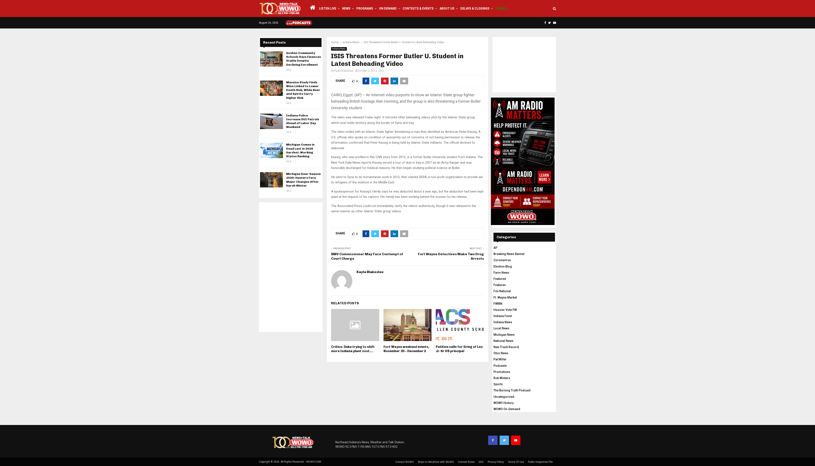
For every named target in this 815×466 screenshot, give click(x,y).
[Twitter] (504, 440)
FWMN (497, 303)
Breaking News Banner (509, 254)
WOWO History (503, 403)
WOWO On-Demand (506, 409)
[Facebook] (492, 440)
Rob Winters (501, 378)
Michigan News (504, 334)
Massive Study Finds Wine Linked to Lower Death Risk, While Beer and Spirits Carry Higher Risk (303, 90)
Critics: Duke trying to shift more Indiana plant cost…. (353, 349)
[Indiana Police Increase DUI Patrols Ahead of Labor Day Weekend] (271, 121)
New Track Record (506, 347)
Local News (501, 328)
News (346, 8)
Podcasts (500, 365)
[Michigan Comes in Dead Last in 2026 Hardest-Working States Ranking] (271, 150)
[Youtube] (515, 440)
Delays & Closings (474, 8)
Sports (498, 384)
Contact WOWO (404, 461)
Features (499, 285)
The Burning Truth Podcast (511, 390)
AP (495, 247)
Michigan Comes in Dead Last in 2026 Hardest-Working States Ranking (300, 150)
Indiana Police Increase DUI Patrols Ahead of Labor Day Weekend (302, 121)
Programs (364, 8)
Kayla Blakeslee (343, 70)
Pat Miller (500, 359)
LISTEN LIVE (327, 8)
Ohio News (500, 353)
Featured (499, 278)
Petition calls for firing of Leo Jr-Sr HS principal (459, 349)
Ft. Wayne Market (505, 297)
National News (503, 341)
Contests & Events (418, 8)
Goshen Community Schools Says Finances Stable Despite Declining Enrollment (303, 59)
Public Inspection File (540, 461)
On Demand (388, 8)
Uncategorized (503, 396)
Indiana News (339, 49)
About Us (447, 8)
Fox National (502, 291)
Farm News (501, 272)
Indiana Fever (502, 316)
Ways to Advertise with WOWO (436, 461)
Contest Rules (466, 461)
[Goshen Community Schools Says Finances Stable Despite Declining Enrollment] (271, 59)
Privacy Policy (496, 461)
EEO (481, 461)
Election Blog (502, 266)
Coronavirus (502, 260)
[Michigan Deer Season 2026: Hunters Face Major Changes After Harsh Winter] (271, 179)
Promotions (501, 372)
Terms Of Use (516, 461)
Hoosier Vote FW (505, 310)
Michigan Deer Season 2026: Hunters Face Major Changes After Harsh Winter (303, 179)
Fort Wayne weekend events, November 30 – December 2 (406, 349)
